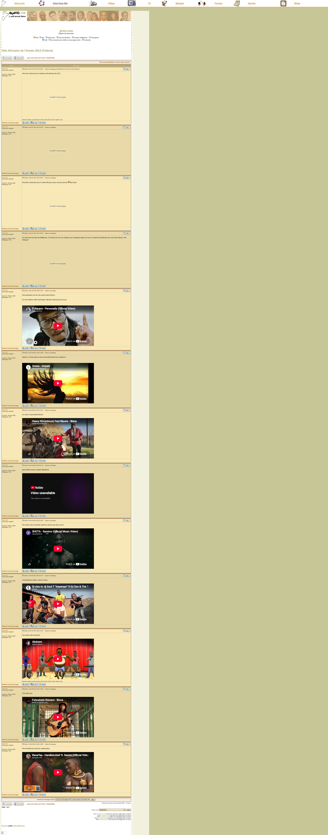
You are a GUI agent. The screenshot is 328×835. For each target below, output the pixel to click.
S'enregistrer (95, 37)
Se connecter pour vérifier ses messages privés (66, 40)
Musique (180, 3)
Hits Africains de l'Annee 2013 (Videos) (27, 50)
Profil (45, 40)
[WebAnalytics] (4, 834)
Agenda (251, 3)
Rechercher (51, 37)
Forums (218, 3)
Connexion (87, 40)
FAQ (42, 37)
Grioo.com (19, 3)
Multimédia (51, 58)
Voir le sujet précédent (107, 62)
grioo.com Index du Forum (36, 58)
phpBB (10, 826)
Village (111, 3)
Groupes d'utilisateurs (81, 37)
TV (149, 3)
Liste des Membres (64, 37)
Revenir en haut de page (10, 122)
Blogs (297, 3)
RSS (36, 37)
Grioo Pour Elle (60, 3)
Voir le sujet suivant (123, 62)
